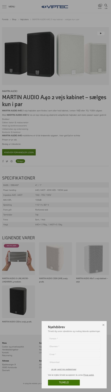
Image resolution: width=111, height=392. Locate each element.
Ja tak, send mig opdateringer (63, 369)
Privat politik (88, 374)
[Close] (103, 324)
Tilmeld (64, 382)
